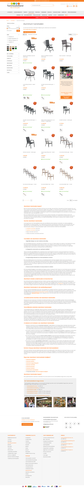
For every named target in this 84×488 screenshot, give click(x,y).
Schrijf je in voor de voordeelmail (28, 419)
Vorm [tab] (8, 72)
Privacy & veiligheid (12, 455)
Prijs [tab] (8, 26)
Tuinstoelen (13, 20)
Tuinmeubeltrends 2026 (30, 461)
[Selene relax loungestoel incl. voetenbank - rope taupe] (42, 130)
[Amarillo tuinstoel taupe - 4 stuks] (24, 130)
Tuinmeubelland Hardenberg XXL (68, 440)
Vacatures (72, 4)
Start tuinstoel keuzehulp (29, 32)
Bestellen (10, 441)
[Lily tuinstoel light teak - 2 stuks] (61, 162)
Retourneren (10, 449)
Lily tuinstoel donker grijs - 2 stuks (66, 152)
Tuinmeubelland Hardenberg (33, 387)
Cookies (45, 453)
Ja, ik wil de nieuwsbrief (27, 424)
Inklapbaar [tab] (9, 65)
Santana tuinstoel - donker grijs (29, 152)
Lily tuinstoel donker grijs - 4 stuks (29, 184)
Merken (27, 446)
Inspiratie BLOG (28, 470)
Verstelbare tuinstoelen (30, 228)
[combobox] (42, 5)
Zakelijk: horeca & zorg (30, 453)
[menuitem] (10, 12)
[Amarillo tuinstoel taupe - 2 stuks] (42, 98)
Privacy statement (47, 451)
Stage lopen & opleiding (48, 448)
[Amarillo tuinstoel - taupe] (61, 130)
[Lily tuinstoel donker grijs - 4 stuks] (61, 194)
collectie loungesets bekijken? (41, 371)
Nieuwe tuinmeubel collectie (31, 463)
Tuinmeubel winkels (47, 442)
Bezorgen (10, 446)
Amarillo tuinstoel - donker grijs (65, 120)
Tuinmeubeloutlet (29, 465)
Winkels (67, 4)
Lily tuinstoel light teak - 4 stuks (65, 184)
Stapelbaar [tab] (9, 60)
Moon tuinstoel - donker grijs (65, 55)
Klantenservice (63, 4)
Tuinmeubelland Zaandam (32, 391)
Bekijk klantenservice (12, 437)
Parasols (27, 444)
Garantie (10, 448)
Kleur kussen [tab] (10, 67)
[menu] (42, 13)
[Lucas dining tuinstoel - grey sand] (24, 98)
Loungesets (27, 437)
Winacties (27, 477)
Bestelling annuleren (12, 442)
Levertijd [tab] (9, 58)
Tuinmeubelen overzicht (30, 458)
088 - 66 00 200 (46, 439)
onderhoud (60, 283)
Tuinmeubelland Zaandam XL (67, 446)
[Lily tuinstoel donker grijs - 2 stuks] (42, 194)
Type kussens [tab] (10, 56)
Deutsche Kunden (47, 456)
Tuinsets (27, 441)
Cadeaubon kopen (29, 468)
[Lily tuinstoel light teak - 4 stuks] (24, 194)
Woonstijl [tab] (9, 70)
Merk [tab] (8, 34)
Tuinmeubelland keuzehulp (31, 460)
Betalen (9, 444)
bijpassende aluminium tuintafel (41, 291)
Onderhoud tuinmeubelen (13, 458)
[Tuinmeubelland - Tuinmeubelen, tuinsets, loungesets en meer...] (19, 5)
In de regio (45, 455)
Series (26, 448)
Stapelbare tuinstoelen (30, 230)
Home (8, 20)
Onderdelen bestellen (12, 451)
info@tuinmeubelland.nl (48, 441)
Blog (69, 4)
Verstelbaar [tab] (9, 63)
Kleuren (27, 449)
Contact (9, 439)
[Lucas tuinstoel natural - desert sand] (28, 98)
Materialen (27, 451)
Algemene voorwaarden (48, 449)
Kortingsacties (28, 475)
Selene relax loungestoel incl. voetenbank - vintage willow (48, 120)
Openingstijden (46, 444)
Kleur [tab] (8, 44)
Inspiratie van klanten (30, 472)
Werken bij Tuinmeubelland (49, 446)
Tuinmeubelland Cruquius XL (67, 449)
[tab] (15, 447)
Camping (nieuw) (29, 466)
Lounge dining (28, 439)
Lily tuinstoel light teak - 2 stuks (47, 184)
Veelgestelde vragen (12, 453)
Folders (27, 473)
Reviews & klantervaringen (13, 456)
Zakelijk (76, 4)
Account (70, 6)
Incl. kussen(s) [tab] (10, 53)
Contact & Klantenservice (48, 437)
